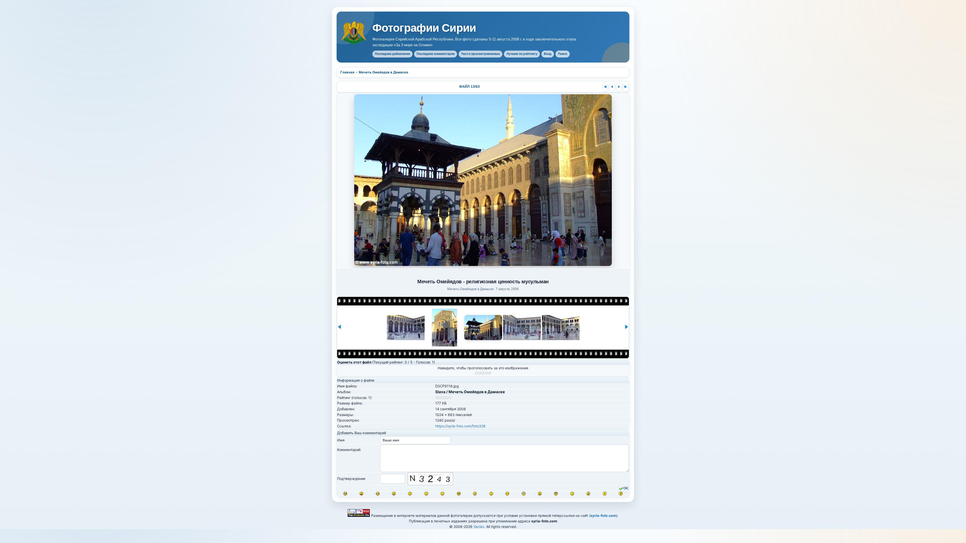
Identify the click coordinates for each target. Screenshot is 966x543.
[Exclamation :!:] (605, 493)
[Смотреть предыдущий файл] (612, 87)
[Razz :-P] (361, 493)
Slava (440, 391)
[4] (486, 373)
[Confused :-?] (491, 493)
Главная (347, 72)
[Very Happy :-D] (378, 493)
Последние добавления (392, 54)
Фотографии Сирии (424, 28)
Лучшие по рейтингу (521, 54)
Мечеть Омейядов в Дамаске (383, 72)
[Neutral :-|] (410, 493)
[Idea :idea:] (588, 493)
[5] (489, 373)
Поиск (562, 54)
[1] (476, 373)
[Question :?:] (621, 493)
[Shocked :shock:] (524, 493)
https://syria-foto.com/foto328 (460, 426)
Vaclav (478, 526)
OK (625, 488)
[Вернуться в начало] (605, 87)
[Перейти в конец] (625, 87)
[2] (479, 373)
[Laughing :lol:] (345, 493)
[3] (483, 373)
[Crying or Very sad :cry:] (442, 493)
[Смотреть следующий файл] (619, 87)
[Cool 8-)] (459, 493)
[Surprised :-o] (475, 493)
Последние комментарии (436, 54)
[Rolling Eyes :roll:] (556, 493)
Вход (547, 54)
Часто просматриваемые (480, 54)
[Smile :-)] (394, 493)
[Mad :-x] (540, 493)
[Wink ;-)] (572, 493)
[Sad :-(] (426, 493)
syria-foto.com (603, 515)
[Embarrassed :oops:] (507, 493)
